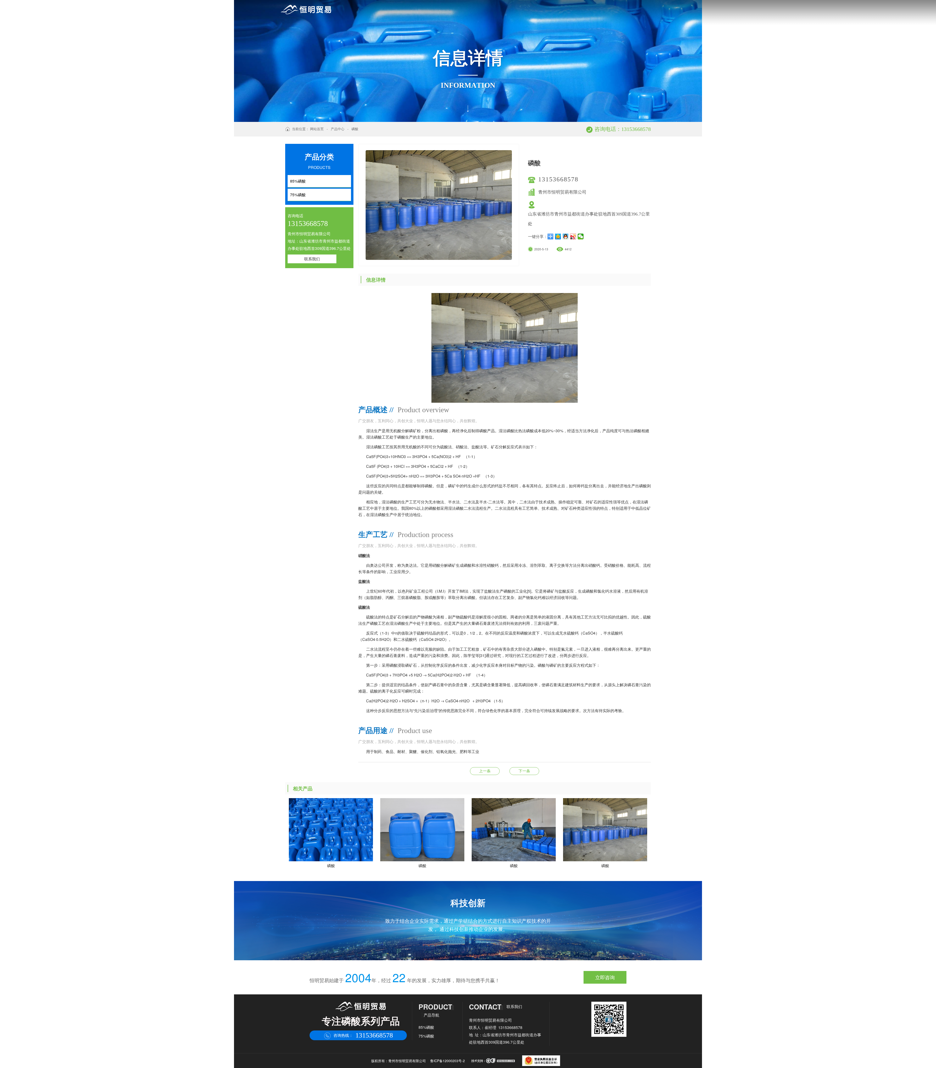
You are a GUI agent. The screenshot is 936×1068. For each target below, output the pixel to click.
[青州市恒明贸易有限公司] (306, 9)
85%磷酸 (426, 1027)
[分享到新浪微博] (573, 236)
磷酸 (354, 129)
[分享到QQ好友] (566, 236)
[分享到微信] (581, 236)
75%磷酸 (426, 1036)
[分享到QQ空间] (558, 236)
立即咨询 (605, 977)
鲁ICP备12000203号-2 (447, 1060)
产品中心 (337, 129)
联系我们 (312, 259)
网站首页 (317, 129)
